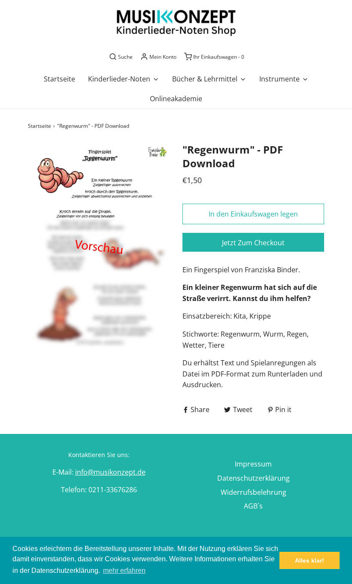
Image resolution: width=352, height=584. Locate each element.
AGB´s (253, 506)
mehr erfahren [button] (124, 570)
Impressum (253, 464)
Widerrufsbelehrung (253, 492)
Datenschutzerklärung (253, 478)
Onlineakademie (176, 98)
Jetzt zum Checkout (253, 242)
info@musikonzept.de (110, 472)
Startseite (59, 79)
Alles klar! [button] (309, 560)
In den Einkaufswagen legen (253, 214)
